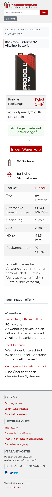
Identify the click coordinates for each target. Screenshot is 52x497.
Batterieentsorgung (16, 444)
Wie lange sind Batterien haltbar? (25, 366)
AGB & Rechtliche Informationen (24, 438)
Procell (40, 188)
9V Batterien (15, 33)
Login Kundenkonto (16, 408)
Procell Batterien (14, 344)
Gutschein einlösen (16, 414)
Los (44, 12)
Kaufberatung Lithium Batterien (24, 319)
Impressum (11, 427)
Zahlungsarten (13, 403)
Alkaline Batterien (30, 29)
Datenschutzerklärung (18, 433)
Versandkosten (13, 487)
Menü (11, 18)
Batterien (10, 29)
